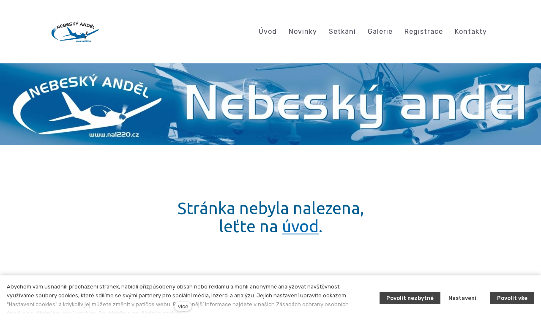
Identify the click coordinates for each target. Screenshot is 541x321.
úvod (300, 226)
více (183, 306)
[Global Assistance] (75, 32)
